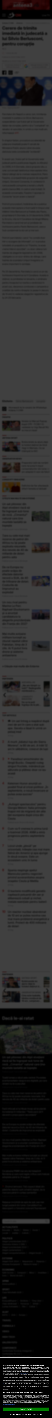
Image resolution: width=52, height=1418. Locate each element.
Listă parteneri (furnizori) (9, 1404)
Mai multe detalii (24, 1373)
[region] (26, 1387)
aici (3, 1383)
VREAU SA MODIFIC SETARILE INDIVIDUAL (26, 1414)
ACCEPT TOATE (26, 1409)
